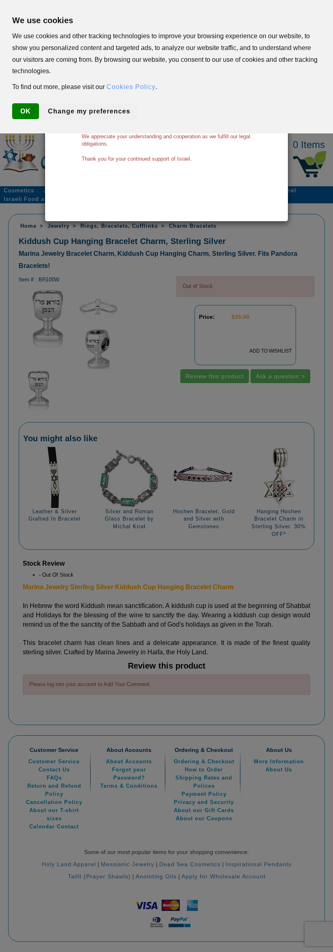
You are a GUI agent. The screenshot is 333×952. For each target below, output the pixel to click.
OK (25, 111)
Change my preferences (89, 111)
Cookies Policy (131, 86)
